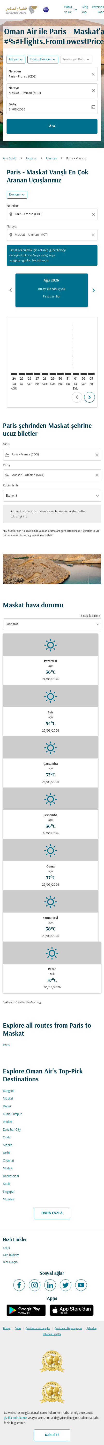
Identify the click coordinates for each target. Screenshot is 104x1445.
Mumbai (8, 1199)
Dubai (7, 1106)
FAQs (6, 1248)
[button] (42, 59)
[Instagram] (34, 1285)
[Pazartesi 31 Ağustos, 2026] (68, 374)
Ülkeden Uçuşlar (52, 1334)
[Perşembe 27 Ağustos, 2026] (37, 374)
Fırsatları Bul (51, 296)
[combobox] (52, 214)
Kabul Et (52, 1435)
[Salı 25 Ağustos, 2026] (22, 374)
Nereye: (12, 226)
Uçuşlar (31, 158)
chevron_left (11, 290)
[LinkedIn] (50, 1285)
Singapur (9, 1192)
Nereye (14, 88)
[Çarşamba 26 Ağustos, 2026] (29, 374)
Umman (51, 158)
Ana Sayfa (9, 158)
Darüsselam (11, 1176)
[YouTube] (81, 1285)
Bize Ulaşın (10, 1262)
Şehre (18, 1328)
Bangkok (8, 1091)
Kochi (6, 1184)
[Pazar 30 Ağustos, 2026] (60, 374)
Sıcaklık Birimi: (90, 616)
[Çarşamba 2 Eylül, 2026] (84, 374)
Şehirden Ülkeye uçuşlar (68, 1328)
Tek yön (13, 59)
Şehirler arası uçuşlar (38, 1328)
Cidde (6, 1137)
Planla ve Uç (71, 9)
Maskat (8, 1099)
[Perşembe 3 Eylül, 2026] (91, 374)
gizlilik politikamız (15, 1418)
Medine (8, 1168)
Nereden (15, 71)
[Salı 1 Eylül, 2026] (76, 374)
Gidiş (12, 104)
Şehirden (92, 1328)
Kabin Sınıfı (10, 485)
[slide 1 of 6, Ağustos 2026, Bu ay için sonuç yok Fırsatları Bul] (51, 290)
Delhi (6, 1153)
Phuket (7, 1122)
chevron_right (93, 290)
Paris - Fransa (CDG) (22, 76)
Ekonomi (14, 194)
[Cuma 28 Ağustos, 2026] (45, 374)
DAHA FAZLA (52, 1213)
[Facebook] (19, 1285)
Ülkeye (6, 1328)
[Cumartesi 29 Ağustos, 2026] (53, 374)
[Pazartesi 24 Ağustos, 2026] (14, 374)
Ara (52, 126)
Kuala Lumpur (12, 1114)
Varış (6, 465)
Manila (7, 1145)
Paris (6, 1045)
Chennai (8, 1161)
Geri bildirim (11, 1255)
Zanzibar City (12, 1130)
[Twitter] (65, 1285)
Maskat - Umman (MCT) (25, 93)
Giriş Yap (85, 9)
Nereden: (13, 206)
